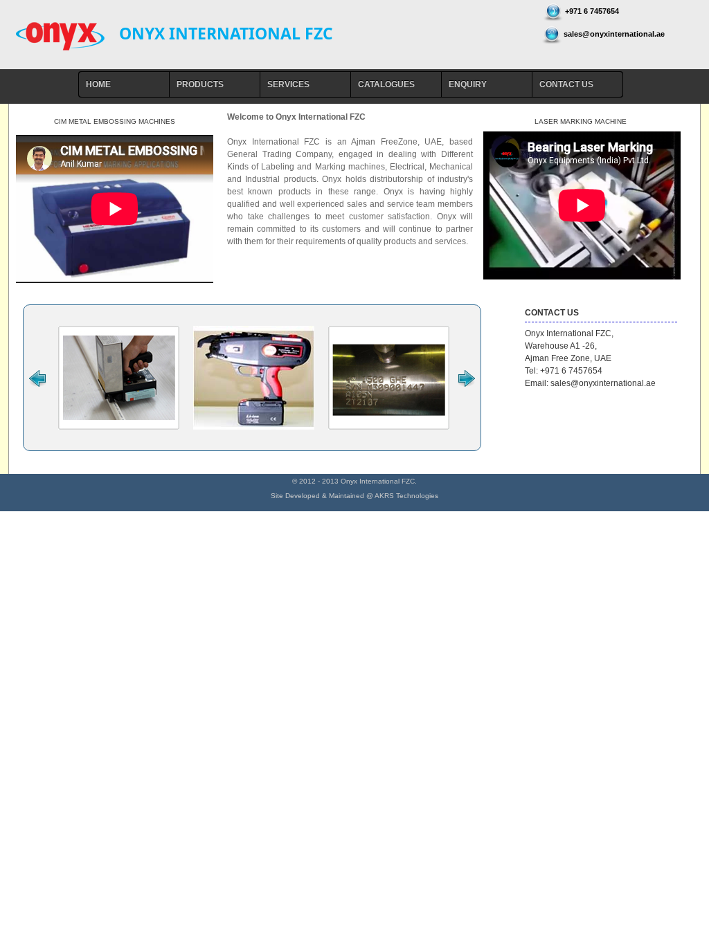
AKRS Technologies (406, 495)
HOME (98, 84)
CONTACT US (566, 84)
